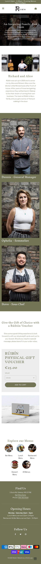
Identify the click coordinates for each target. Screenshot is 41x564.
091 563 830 (23, 498)
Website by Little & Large (25, 558)
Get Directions (20, 495)
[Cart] (37, 8)
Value (7, 373)
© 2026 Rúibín (12, 558)
